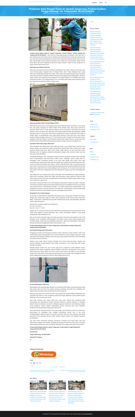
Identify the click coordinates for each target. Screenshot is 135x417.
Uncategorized (94, 142)
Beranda (45, 13)
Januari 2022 (93, 124)
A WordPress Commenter (97, 112)
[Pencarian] (106, 3)
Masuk (92, 152)
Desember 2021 (94, 127)
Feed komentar (94, 157)
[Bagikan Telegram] (37, 363)
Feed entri (93, 154)
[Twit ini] (34, 363)
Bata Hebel (55, 366)
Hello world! (96, 114)
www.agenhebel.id (87, 414)
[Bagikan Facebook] (31, 363)
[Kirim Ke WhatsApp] (40, 363)
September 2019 (94, 129)
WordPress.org (94, 159)
